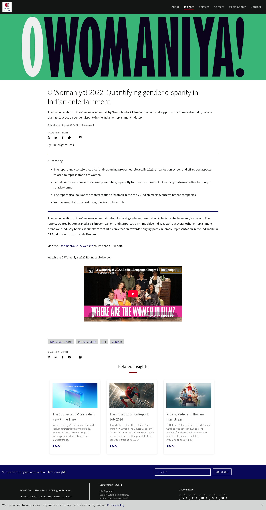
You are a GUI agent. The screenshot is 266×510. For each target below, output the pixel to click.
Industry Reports (60, 341)
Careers (219, 7)
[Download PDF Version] (80, 137)
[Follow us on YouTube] (222, 497)
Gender (117, 341)
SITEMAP (67, 496)
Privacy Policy (115, 505)
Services (204, 7)
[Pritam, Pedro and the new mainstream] (188, 395)
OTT (104, 341)
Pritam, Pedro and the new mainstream (185, 416)
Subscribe (222, 472)
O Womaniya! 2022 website (75, 246)
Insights (189, 7)
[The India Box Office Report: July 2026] (131, 395)
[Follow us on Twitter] (182, 497)
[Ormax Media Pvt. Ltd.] (11, 11)
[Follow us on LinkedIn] (202, 497)
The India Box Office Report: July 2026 (129, 416)
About (175, 7)
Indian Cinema (87, 341)
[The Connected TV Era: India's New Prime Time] (74, 395)
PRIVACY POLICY (28, 496)
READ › (56, 446)
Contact (256, 7)
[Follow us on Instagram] (212, 497)
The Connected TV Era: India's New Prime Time (73, 416)
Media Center (237, 7)
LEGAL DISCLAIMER (49, 496)
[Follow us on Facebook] (192, 497)
